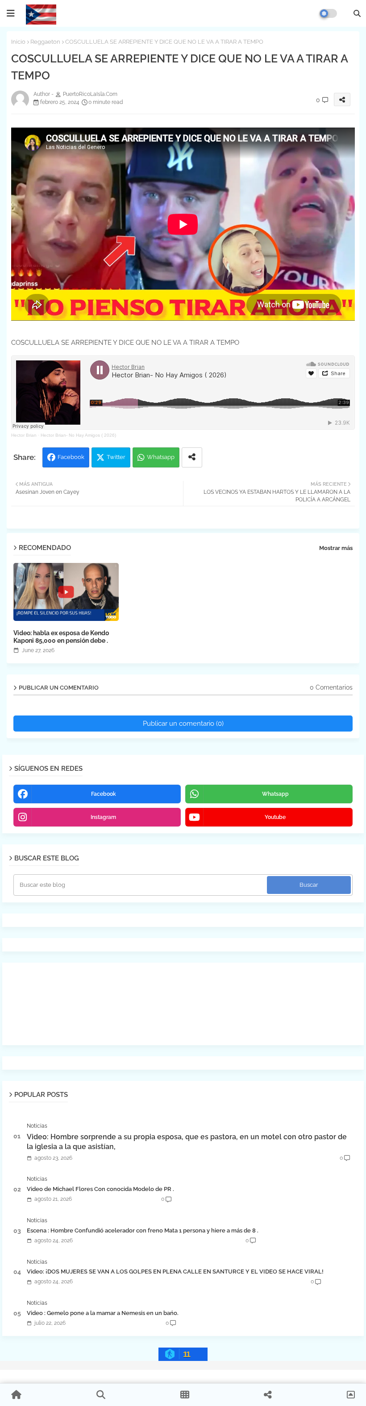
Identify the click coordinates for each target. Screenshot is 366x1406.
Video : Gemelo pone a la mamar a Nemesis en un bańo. (103, 1313)
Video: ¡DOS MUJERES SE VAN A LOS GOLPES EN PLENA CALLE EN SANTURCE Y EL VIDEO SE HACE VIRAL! (175, 1271)
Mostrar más (336, 548)
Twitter (116, 457)
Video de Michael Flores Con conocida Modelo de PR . (100, 1189)
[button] (357, 13)
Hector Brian (24, 435)
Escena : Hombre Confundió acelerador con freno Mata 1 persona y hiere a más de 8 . (142, 1230)
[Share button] (192, 457)
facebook (103, 794)
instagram (103, 817)
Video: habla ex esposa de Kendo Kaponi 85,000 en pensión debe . (61, 636)
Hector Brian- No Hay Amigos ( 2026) (78, 435)
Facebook (71, 457)
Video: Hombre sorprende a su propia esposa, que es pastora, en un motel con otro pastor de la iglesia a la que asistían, (187, 1142)
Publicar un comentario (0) (183, 724)
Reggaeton (45, 41)
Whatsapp (161, 457)
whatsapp (275, 794)
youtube (275, 817)
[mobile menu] (10, 13)
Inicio (18, 41)
